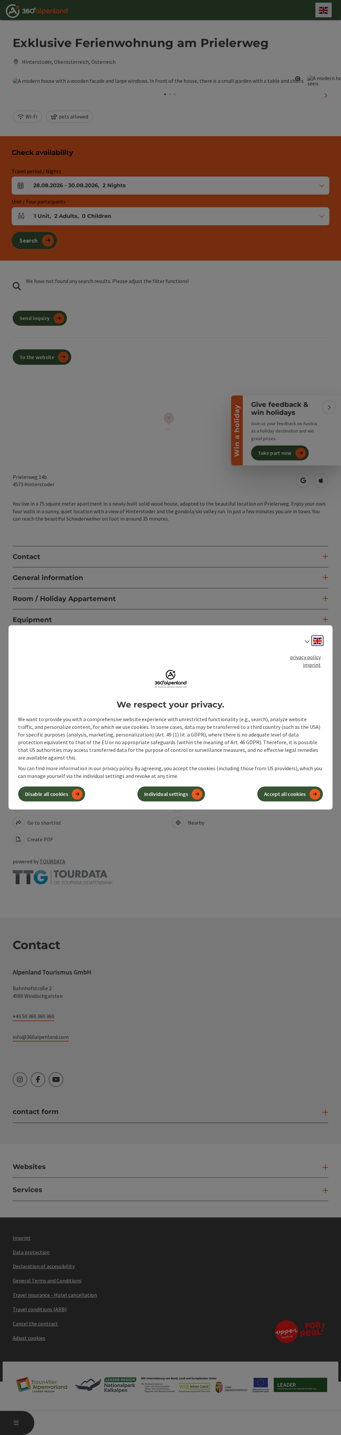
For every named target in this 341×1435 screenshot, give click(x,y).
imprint (312, 664)
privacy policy (305, 657)
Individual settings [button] (166, 794)
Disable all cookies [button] (46, 794)
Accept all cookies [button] (285, 794)
